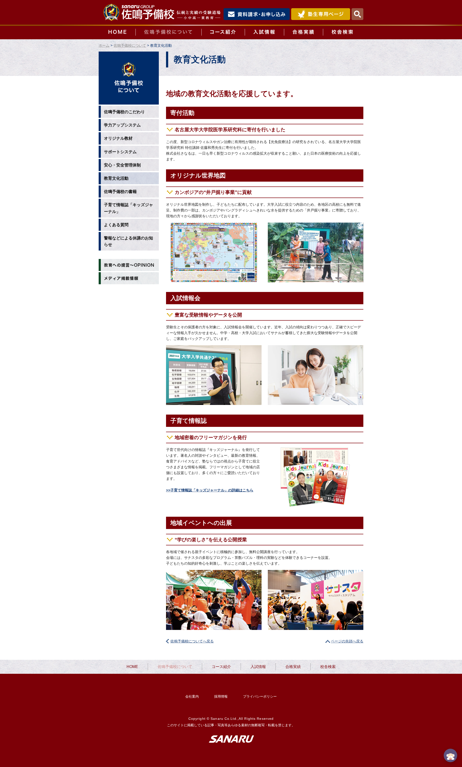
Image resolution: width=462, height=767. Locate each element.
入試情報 (264, 32)
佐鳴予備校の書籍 (120, 191)
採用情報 (221, 696)
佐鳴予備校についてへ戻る (192, 641)
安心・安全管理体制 (122, 165)
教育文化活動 (116, 178)
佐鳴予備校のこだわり (124, 112)
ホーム (104, 45)
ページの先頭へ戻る (347, 641)
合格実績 (303, 32)
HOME (117, 32)
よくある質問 (116, 225)
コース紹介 (223, 32)
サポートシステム (120, 152)
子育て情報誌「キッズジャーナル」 (128, 208)
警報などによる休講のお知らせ (128, 241)
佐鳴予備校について (168, 32)
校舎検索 (343, 32)
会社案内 (192, 696)
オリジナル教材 (118, 138)
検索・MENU (357, 14)
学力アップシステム (122, 125)
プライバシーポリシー (260, 696)
